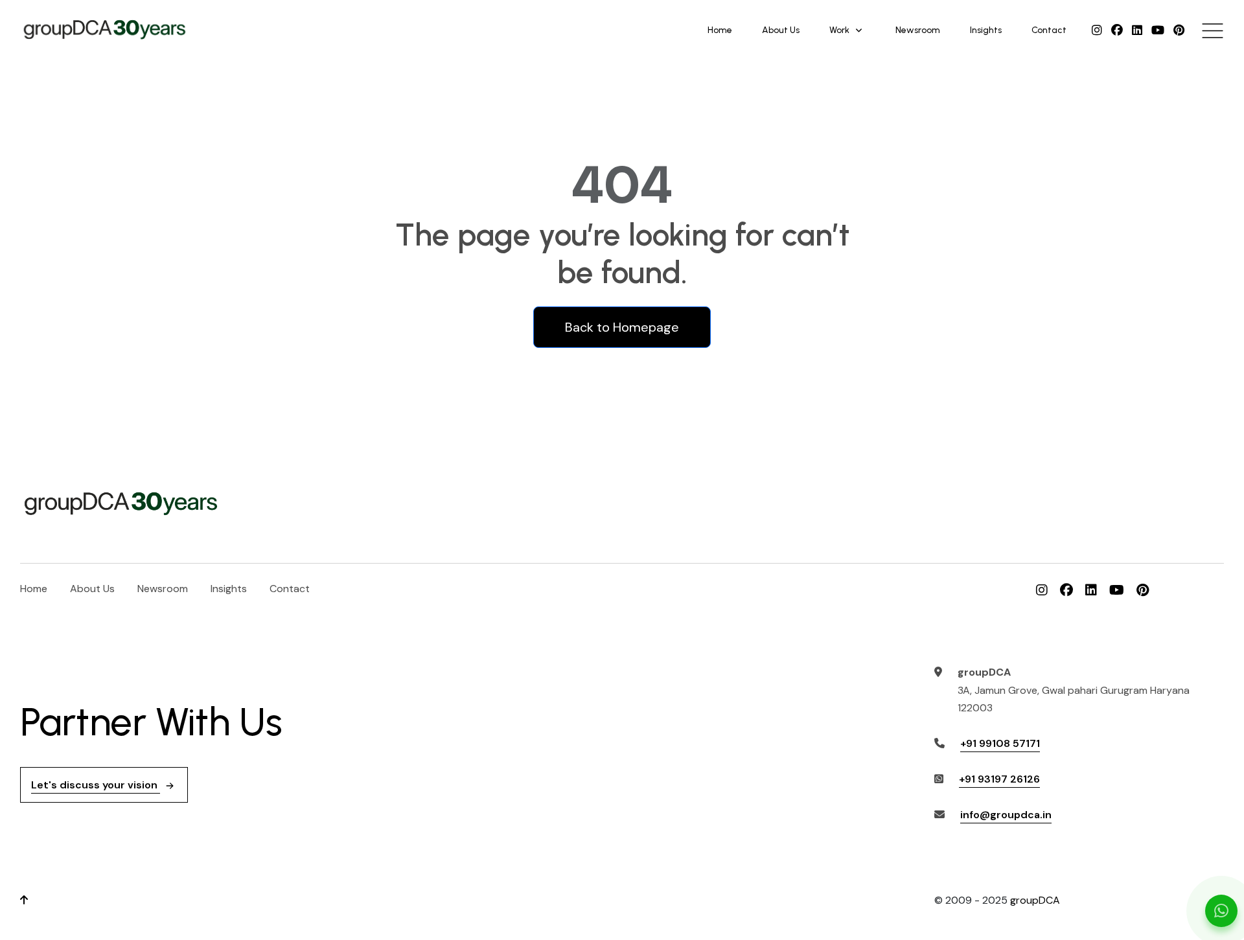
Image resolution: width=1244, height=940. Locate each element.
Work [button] (839, 30)
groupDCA (1035, 900)
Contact (1048, 30)
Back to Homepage (622, 327)
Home (720, 30)
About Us (781, 30)
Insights (986, 30)
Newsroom (917, 30)
